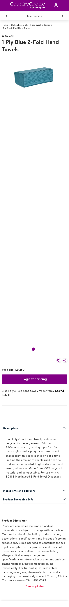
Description (10, 428)
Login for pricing (34, 379)
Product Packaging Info (18, 499)
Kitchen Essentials (19, 24)
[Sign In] (56, 5)
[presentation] (34, 459)
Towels (47, 24)
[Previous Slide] (7, 15)
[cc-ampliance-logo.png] (27, 5)
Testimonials (35, 16)
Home (5, 24)
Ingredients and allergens (19, 491)
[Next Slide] (62, 15)
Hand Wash (35, 24)
